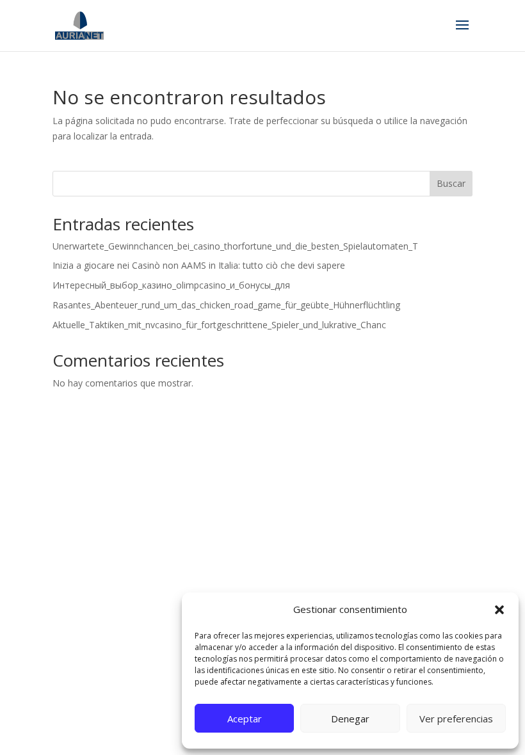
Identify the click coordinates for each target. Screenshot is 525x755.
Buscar (451, 183)
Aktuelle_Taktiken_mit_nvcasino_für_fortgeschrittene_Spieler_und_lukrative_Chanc (219, 325)
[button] (499, 609)
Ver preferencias (456, 718)
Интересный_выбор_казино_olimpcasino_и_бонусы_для (171, 285)
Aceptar (244, 718)
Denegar (350, 718)
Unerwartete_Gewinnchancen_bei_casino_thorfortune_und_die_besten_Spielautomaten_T (235, 246)
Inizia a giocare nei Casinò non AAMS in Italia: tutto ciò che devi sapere (198, 265)
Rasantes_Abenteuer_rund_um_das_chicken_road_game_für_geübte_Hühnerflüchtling (226, 305)
